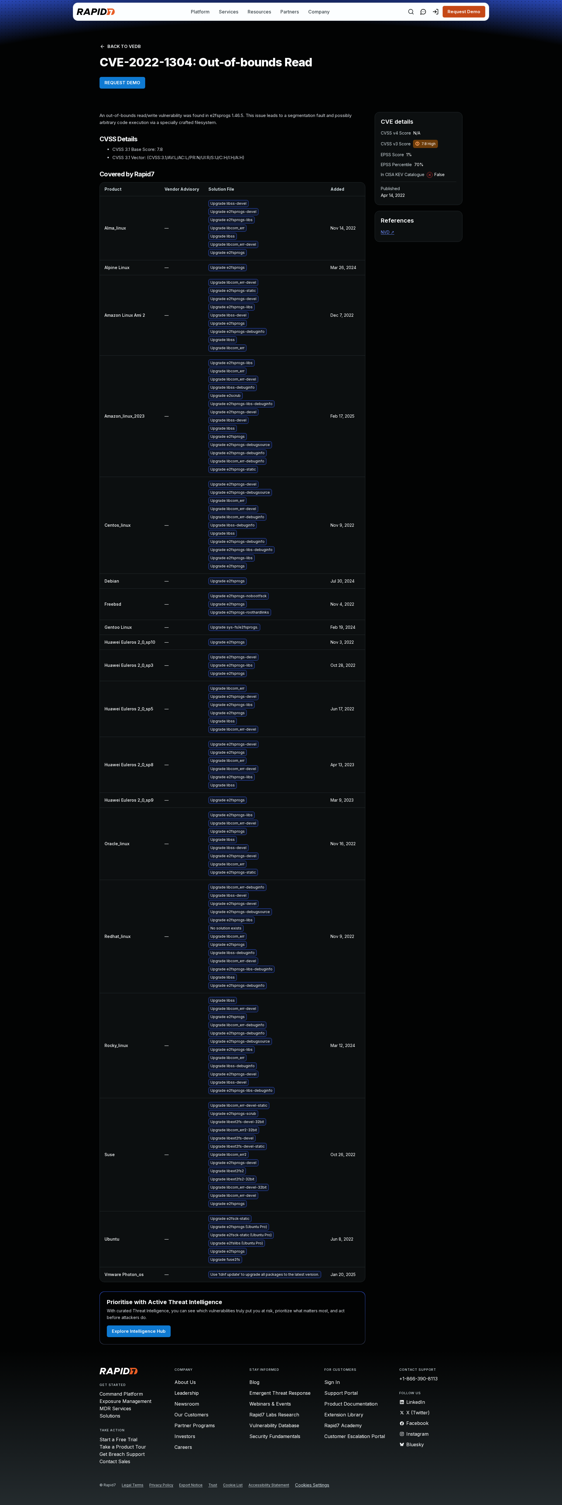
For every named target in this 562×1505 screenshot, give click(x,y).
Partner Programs (194, 1425)
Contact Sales (115, 1461)
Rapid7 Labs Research (274, 1415)
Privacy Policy (161, 1485)
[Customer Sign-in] (435, 11)
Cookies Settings (312, 1485)
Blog (254, 1382)
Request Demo (464, 11)
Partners (289, 12)
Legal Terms (132, 1485)
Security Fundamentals (274, 1436)
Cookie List (233, 1485)
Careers (183, 1447)
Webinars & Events (270, 1404)
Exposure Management (125, 1401)
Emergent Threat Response (280, 1393)
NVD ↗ (387, 232)
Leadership (186, 1393)
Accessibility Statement (269, 1485)
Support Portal (341, 1393)
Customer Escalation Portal (354, 1436)
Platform (200, 12)
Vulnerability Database (274, 1425)
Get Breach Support (122, 1454)
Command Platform (121, 1394)
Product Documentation (351, 1404)
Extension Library (343, 1415)
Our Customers (191, 1415)
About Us (185, 1382)
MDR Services (115, 1408)
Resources (259, 12)
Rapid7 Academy (343, 1425)
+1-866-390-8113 (418, 1379)
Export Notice (191, 1485)
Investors (184, 1436)
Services (228, 12)
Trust (212, 1485)
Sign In (332, 1382)
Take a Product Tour (123, 1447)
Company (319, 12)
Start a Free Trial (118, 1439)
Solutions (110, 1416)
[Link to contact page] (423, 11)
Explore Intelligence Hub (139, 1331)
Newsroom (186, 1404)
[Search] (411, 11)
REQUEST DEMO (122, 82)
